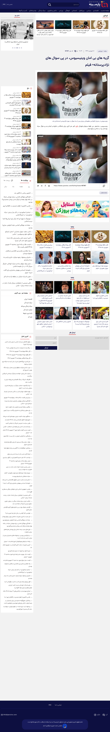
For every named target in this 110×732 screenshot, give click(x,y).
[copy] (104, 186)
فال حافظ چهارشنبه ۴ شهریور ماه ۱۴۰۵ (99, 32)
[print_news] (49, 185)
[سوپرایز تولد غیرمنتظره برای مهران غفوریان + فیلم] (100, 257)
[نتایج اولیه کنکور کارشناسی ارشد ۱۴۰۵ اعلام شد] (26, 103)
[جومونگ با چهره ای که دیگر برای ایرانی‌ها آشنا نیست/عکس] (81, 313)
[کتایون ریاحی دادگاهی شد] (63, 313)
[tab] (21, 47)
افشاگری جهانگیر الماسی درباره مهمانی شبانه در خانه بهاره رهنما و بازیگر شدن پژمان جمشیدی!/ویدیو (17, 199)
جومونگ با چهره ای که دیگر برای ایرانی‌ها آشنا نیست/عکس (81, 324)
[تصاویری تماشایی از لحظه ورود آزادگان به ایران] (17, 29)
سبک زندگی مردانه (26, 306)
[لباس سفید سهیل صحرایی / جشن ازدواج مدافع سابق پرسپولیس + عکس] (44, 313)
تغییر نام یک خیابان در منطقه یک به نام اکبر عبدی (63, 297)
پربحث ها (7, 180)
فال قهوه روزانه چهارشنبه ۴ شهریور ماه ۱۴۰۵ (81, 32)
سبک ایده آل (28, 303)
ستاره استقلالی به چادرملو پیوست (13, 143)
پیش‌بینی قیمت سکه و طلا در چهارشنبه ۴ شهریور (44, 246)
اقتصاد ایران (28, 299)
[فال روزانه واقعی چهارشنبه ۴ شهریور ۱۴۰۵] (63, 24)
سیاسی (89, 11)
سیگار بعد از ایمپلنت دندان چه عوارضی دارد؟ (18, 348)
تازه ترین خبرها (27, 313)
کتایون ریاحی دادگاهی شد (63, 322)
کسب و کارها (23, 11)
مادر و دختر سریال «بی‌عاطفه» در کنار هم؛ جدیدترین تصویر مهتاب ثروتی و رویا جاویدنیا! (82, 299)
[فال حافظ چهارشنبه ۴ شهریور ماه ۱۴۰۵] (99, 24)
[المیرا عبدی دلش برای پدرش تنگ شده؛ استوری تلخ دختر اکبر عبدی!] (100, 313)
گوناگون (105, 16)
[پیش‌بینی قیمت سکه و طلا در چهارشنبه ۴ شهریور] (44, 236)
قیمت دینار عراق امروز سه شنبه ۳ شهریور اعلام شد (16, 560)
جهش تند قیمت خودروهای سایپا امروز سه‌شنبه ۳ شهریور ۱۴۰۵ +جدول (12, 174)
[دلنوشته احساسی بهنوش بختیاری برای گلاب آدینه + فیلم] (81, 257)
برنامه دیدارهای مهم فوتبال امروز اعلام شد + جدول (17, 542)
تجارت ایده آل (28, 310)
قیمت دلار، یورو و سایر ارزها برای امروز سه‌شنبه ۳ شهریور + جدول (12, 151)
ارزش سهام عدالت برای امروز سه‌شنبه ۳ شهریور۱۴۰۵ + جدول (12, 135)
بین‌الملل (82, 11)
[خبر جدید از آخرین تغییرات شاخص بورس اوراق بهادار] (26, 158)
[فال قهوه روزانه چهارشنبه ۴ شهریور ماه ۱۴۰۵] (81, 24)
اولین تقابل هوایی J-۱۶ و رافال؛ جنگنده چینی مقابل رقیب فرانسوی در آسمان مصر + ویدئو (45, 33)
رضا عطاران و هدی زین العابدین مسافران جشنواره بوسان (63, 268)
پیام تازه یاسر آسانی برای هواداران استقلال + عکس (16, 427)
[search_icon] (49, 5)
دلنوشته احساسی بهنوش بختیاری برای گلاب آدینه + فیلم (82, 268)
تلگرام (98, 715)
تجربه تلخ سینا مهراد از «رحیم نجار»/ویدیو (19, 551)
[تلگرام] (41, 185)
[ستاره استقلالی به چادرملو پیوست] (26, 142)
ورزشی (61, 11)
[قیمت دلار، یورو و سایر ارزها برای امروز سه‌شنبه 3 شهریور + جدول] (26, 150)
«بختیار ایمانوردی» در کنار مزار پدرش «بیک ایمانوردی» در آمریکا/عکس (44, 268)
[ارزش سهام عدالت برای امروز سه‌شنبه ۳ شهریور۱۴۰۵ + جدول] (26, 134)
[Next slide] (31, 29)
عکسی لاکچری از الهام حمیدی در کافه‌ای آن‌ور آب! (100, 297)
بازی (77, 126)
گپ (107, 715)
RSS (4, 5)
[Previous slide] (3, 29)
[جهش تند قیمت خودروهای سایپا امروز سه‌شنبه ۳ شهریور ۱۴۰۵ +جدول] (26, 173)
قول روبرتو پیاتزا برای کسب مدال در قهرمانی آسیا (17, 582)
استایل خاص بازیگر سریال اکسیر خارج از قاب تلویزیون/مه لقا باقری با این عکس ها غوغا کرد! (44, 299)
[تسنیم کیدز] (72, 210)
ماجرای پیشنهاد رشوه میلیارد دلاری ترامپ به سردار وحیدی (12, 166)
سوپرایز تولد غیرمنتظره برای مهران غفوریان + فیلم (100, 267)
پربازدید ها (24, 180)
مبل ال (30, 317)
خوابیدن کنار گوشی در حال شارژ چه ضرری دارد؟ (17, 513)
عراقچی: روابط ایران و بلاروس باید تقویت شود (17, 407)
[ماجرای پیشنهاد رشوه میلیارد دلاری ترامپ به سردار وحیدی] (26, 165)
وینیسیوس (104, 193)
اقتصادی (96, 11)
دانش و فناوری (52, 11)
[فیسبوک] (45, 185)
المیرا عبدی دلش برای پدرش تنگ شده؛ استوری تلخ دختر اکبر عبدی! (101, 324)
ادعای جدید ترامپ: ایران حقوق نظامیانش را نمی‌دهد (16, 480)
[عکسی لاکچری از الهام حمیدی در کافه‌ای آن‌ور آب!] (100, 287)
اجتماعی (74, 11)
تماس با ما (9, 5)
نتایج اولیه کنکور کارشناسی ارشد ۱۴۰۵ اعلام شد (13, 104)
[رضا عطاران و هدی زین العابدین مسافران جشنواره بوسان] (63, 257)
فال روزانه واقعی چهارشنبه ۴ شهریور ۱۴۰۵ (63, 32)
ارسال (46, 348)
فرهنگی (67, 11)
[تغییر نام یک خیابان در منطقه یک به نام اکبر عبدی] (63, 287)
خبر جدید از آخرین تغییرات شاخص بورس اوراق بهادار (13, 159)
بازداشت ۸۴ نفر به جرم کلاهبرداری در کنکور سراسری (16, 458)
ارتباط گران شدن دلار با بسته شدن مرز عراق (19, 454)
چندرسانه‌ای (33, 11)
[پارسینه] (97, 4)
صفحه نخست (105, 11)
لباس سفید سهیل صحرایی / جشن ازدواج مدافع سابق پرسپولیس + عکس (44, 324)
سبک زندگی (42, 11)
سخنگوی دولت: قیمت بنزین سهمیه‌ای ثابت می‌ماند (16, 416)
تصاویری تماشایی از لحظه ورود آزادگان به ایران (16, 43)
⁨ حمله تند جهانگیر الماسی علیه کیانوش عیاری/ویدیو (16, 520)
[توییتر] (38, 185)
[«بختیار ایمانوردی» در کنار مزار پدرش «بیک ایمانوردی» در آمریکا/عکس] (44, 257)
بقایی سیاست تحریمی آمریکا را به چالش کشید (18, 423)
